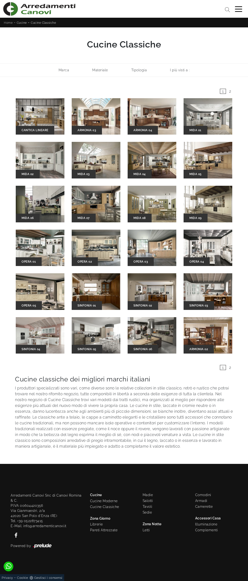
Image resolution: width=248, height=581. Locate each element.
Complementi (206, 530)
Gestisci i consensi (48, 578)
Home (8, 22)
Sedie (147, 512)
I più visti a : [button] (180, 70)
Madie (148, 495)
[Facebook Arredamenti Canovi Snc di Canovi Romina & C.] (14, 535)
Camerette (204, 506)
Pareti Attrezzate (104, 530)
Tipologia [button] (139, 70)
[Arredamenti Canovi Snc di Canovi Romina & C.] (39, 9)
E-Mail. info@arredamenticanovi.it (38, 526)
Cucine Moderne (104, 501)
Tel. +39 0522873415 (27, 521)
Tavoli (147, 506)
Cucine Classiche (43, 22)
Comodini (203, 495)
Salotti (148, 501)
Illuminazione (206, 524)
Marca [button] (64, 70)
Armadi (201, 501)
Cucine (22, 22)
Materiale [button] (100, 70)
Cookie (22, 578)
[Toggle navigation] (238, 8)
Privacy (7, 578)
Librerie (96, 524)
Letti (146, 530)
